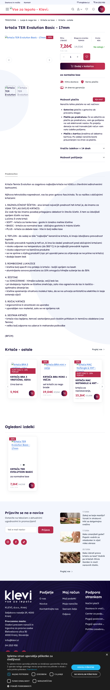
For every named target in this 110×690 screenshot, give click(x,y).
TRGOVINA (10, 20)
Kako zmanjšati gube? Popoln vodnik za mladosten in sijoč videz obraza (93, 539)
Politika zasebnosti (95, 629)
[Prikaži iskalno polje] (72, 9)
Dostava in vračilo (12, 2)
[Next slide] (49, 60)
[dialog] (55, 671)
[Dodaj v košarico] (32, 393)
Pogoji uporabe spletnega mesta (95, 624)
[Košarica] (101, 9)
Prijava (46, 529)
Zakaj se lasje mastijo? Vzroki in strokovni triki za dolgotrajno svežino (93, 520)
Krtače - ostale (65, 20)
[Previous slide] (9, 60)
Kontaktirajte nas (49, 608)
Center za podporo (95, 613)
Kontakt (27, 2)
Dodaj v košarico (84, 66)
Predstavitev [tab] (11, 174)
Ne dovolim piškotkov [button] (85, 674)
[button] (79, 9)
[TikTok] (24, 542)
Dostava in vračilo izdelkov (95, 608)
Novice (43, 603)
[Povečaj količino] (77, 56)
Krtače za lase (48, 20)
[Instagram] (8, 542)
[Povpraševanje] (93, 9)
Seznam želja (69, 608)
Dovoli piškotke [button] (85, 667)
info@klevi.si (84, 2)
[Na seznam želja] (86, 56)
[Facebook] (16, 542)
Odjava (66, 614)
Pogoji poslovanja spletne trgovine (95, 618)
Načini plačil (92, 603)
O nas (43, 598)
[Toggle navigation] (5, 9)
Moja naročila (69, 603)
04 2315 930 (100, 2)
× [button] (107, 655)
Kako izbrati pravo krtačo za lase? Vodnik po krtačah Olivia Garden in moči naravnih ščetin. (93, 559)
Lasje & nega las (28, 20)
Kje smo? (99, 99)
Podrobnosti (32, 669)
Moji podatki (69, 598)
